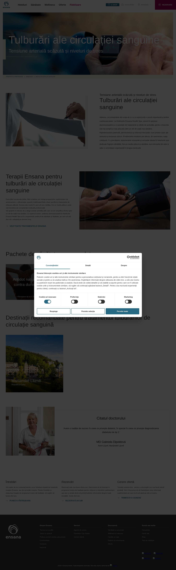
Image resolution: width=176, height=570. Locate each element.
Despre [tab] (124, 265)
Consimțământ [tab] (52, 265)
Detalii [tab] (88, 265)
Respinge (54, 311)
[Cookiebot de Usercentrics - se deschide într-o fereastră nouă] (128, 257)
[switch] (74, 302)
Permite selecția (88, 311)
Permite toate (122, 311)
